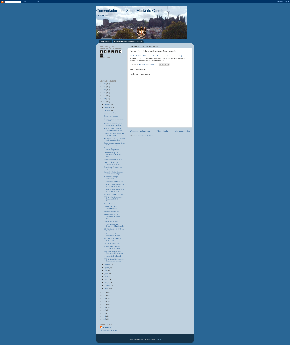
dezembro (108, 104)
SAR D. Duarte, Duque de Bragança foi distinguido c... (114, 129)
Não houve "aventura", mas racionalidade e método (113, 124)
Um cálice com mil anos (112, 243)
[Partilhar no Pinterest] (168, 64)
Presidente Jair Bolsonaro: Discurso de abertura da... (113, 247)
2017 (104, 298)
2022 (104, 96)
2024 (104, 90)
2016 (104, 301)
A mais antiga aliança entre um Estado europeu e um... (114, 149)
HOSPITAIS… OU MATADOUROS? (110, 207)
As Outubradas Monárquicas (113, 159)
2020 (104, 102)
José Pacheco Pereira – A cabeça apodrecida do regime (114, 139)
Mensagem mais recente (140, 131)
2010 (104, 319)
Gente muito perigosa (111, 221)
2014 (104, 307)
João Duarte (107, 327)
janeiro (107, 288)
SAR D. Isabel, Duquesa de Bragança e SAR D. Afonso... (113, 199)
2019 (104, 292)
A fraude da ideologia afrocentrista (111, 177)
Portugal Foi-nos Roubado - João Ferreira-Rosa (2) (113, 235)
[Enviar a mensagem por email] (160, 64)
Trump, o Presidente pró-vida (113, 194)
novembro (108, 107)
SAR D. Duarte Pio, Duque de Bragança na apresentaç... (114, 260)
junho (107, 274)
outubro (107, 110)
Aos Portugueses (109, 204)
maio (106, 276)
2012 (104, 313)
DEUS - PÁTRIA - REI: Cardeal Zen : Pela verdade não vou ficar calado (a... (157, 56)
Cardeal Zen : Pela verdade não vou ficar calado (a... (114, 134)
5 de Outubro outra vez (111, 212)
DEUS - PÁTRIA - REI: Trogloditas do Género (112, 163)
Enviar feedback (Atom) (145, 136)
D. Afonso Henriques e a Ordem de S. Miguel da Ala (113, 225)
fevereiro (108, 285)
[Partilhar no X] (164, 64)
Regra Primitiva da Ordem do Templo (128, 42)
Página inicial (105, 42)
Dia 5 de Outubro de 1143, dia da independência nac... (114, 230)
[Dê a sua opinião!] (162, 64)
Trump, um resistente (111, 116)
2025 (104, 87)
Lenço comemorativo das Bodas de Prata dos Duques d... (114, 144)
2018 (104, 295)
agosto (107, 267)
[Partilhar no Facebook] (166, 64)
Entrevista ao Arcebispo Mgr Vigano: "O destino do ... (113, 168)
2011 (104, 316)
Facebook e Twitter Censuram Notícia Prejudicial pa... (113, 173)
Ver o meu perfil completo (108, 330)
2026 (104, 84)
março (107, 282)
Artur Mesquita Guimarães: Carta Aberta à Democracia (113, 252)
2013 (104, 310)
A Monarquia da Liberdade (112, 256)
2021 (104, 99)
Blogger (158, 339)
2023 (104, 93)
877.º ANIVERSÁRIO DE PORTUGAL (112, 239)
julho (106, 270)
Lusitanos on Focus (110, 113)
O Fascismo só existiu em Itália (114, 181)
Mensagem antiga (182, 131)
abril (106, 279)
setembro (108, 265)
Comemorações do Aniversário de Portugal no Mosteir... (114, 185)
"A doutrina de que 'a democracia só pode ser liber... (112, 154)
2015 (104, 304)
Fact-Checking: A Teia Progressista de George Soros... (112, 216)
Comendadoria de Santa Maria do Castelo (130, 10)
